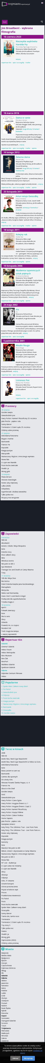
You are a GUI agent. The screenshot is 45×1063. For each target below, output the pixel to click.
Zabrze (4, 1038)
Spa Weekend (6, 567)
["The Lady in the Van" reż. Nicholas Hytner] (9, 125)
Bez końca (5, 581)
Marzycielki (5, 453)
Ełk (2, 973)
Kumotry (4, 842)
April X (3, 607)
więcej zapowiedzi (9, 634)
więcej (18, 59)
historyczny (20, 171)
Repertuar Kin (13, 639)
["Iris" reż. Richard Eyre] (9, 316)
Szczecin (4, 1023)
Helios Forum (6, 650)
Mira (3, 558)
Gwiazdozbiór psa (8, 415)
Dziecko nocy (6, 552)
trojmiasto (19, 3)
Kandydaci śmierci (8, 824)
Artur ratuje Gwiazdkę (27, 196)
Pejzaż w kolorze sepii (9, 889)
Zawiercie (5, 1041)
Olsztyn (4, 998)
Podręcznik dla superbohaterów (13, 599)
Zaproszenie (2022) (8, 940)
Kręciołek (4, 448)
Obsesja (4, 875)
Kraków (4, 990)
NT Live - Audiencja (8, 863)
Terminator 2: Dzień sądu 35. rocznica (15, 427)
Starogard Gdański (8, 1021)
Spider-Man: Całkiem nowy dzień (15, 686)
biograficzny (27, 129)
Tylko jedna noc (7, 494)
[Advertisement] (22, 87)
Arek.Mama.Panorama (9, 436)
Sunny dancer (6, 424)
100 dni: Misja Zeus (8, 578)
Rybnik (3, 1011)
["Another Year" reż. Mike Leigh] (9, 241)
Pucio (3, 901)
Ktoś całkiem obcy (8, 555)
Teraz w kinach (14, 749)
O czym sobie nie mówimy (11, 866)
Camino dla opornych (9, 777)
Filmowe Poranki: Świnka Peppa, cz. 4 (15, 782)
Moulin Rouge (23, 345)
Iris (17, 309)
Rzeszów (4, 1013)
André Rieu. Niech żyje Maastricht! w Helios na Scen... (21, 762)
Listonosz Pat (22, 380)
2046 (3, 753)
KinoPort (4, 661)
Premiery (10, 406)
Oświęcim (5, 1001)
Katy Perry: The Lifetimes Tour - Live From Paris (19, 827)
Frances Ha (5, 444)
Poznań (4, 1003)
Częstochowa (6, 965)
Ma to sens (5, 616)
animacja (26, 208)
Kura (3, 613)
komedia (19, 131)
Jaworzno (4, 983)
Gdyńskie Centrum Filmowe (11, 673)
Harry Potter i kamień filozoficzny (14, 809)
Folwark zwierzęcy (8, 610)
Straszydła (7, 710)
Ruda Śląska (5, 1008)
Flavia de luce (6, 477)
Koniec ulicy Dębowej (9, 483)
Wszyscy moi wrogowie (10, 498)
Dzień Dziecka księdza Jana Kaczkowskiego (17, 584)
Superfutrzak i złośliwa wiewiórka (13, 492)
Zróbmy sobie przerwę (10, 430)
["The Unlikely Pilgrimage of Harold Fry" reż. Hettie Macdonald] (9, 48)
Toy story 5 (5, 925)
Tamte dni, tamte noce (10, 916)
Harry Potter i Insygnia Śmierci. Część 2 (16, 806)
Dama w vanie (23, 117)
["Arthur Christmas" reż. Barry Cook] (9, 203)
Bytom (4, 960)
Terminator (5, 919)
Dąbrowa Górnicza (8, 968)
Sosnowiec (5, 1018)
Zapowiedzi (12, 533)
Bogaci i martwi (7, 439)
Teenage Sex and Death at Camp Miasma (17, 570)
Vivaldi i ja (5, 468)
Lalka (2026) (6, 486)
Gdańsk (4, 975)
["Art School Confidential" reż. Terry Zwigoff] (9, 277)
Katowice (4, 985)
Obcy (3, 619)
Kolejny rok (21, 234)
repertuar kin (6, 62)
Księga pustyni (6, 450)
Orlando (4, 622)
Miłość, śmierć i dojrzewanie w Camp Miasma (18, 851)
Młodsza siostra (7, 561)
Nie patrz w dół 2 (8, 564)
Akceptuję (28, 1058)
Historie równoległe (8, 480)
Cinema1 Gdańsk (7, 647)
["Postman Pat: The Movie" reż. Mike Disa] (9, 387)
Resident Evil (6, 628)
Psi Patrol (6, 689)
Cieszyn (4, 963)
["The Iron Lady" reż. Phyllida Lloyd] (9, 164)
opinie (34, 148)
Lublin (3, 993)
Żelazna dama (23, 157)
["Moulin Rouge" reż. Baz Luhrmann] (9, 352)
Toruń (3, 1026)
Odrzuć (15, 1058)
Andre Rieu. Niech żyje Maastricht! (14, 759)
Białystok (4, 953)
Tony (3, 573)
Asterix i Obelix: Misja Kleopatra (13, 546)
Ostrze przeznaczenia (9, 886)
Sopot (4, 1016)
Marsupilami (6, 587)
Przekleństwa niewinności (11, 895)
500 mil (4, 540)
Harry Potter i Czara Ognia (11, 800)
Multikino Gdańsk (8, 664)
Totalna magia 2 (7, 602)
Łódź (3, 996)
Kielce (3, 988)
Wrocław (4, 1036)
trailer (28, 62)
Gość (3, 794)
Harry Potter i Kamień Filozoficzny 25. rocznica (19, 418)
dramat (36, 129)
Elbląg (3, 970)
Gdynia (4, 978)
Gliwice (4, 980)
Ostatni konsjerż (7, 884)
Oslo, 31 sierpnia (7, 881)
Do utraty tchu (7, 779)
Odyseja (6, 695)
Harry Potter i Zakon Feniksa (12, 815)
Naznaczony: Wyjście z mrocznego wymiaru (17, 456)
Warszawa (5, 1031)
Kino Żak (4, 658)
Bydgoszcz (5, 958)
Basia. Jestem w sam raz (10, 771)
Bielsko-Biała (6, 955)
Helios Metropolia (8, 652)
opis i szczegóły (18, 62)
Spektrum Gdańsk (8, 667)
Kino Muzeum (6, 655)
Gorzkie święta (6, 412)
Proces (4, 892)
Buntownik (5, 441)
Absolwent (5, 543)
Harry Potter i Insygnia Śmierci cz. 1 (14, 803)
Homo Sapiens (7, 818)
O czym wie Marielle (8, 462)
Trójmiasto (6, 1028)
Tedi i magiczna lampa (10, 631)
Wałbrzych (5, 1033)
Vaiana (3, 931)
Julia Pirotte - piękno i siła (11, 421)
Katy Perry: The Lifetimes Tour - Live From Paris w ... (21, 830)
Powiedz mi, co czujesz (10, 625)
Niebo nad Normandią (9, 593)
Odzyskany (5, 489)
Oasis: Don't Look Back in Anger (13, 596)
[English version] (42, 3)
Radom (4, 1006)
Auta (3, 549)
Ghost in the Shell (8, 788)
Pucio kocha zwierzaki (9, 465)
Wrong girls (5, 471)
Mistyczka (5, 590)
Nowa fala (5, 459)
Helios (3, 676)
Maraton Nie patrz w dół (10, 848)
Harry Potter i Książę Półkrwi (12, 812)
